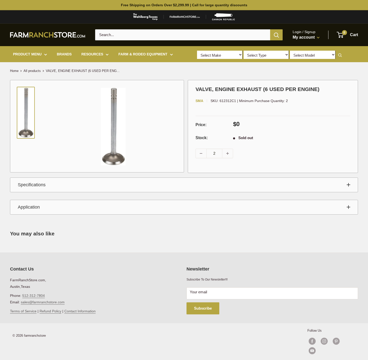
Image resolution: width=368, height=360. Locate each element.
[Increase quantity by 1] (227, 153)
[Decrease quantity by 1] (201, 153)
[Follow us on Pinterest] (336, 341)
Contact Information (80, 311)
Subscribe (203, 308)
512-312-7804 (33, 296)
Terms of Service (23, 311)
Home (14, 71)
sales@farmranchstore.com (43, 302)
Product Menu (27, 54)
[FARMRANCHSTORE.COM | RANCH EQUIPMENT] (185, 16)
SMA (199, 101)
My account (304, 37)
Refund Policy (50, 311)
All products (32, 71)
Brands (64, 54)
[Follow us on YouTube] (330, 350)
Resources (92, 54)
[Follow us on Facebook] (312, 341)
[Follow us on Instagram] (324, 341)
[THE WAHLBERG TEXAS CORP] (145, 16)
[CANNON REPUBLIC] (223, 16)
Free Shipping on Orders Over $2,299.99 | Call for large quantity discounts (184, 5)
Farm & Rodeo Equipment (142, 54)
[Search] (276, 34)
